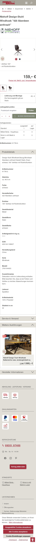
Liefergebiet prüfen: (7, 107)
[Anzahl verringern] (2, 116)
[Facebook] (5, 458)
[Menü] (26, 3)
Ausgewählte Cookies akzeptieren (18, 527)
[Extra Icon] (16, 458)
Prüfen (31, 110)
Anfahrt (6, 504)
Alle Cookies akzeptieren (18, 531)
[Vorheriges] (1, 49)
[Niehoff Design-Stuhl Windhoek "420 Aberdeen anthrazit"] (18, 49)
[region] (18, 349)
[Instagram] (11, 458)
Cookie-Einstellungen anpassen (18, 536)
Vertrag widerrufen (18, 466)
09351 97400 (12, 445)
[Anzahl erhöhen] (9, 116)
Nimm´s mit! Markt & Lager (25, 483)
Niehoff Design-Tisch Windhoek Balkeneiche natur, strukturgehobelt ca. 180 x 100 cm (17, 359)
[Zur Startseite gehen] (8, 3)
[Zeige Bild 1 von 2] (16, 59)
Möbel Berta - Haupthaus (8, 483)
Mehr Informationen (16, 522)
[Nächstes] (34, 49)
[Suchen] (31, 3)
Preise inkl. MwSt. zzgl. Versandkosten (22, 80)
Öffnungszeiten (9, 507)
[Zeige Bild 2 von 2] (20, 59)
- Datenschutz (23, 540)
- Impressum (12, 540)
